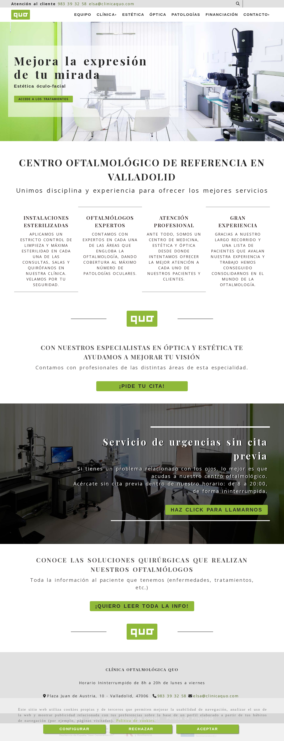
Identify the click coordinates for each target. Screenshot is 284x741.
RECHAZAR (141, 729)
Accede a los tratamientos (43, 99)
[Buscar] (238, 3)
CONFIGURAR (74, 729)
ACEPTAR (207, 729)
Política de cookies (135, 721)
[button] (142, 386)
